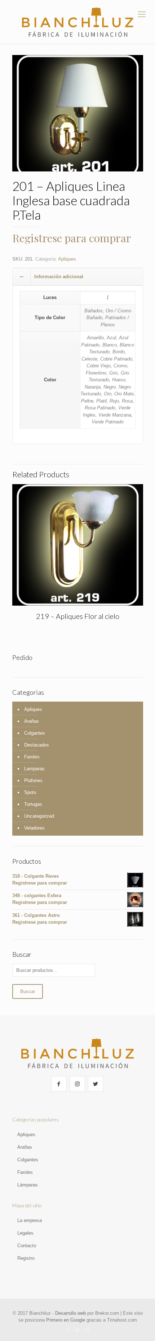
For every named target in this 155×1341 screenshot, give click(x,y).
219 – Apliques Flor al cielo (77, 616)
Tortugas (33, 804)
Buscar (27, 991)
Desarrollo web (70, 1313)
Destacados (36, 745)
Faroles (32, 756)
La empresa (29, 1220)
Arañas (31, 721)
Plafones (33, 780)
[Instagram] (87, 1330)
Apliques (67, 259)
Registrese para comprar (71, 238)
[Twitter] (77, 1330)
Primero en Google (65, 1320)
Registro (26, 1258)
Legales (25, 1233)
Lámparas (27, 1185)
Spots (30, 792)
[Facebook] (68, 1330)
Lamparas (34, 768)
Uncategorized (39, 816)
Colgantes (34, 733)
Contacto (26, 1245)
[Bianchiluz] (77, 22)
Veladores (34, 828)
